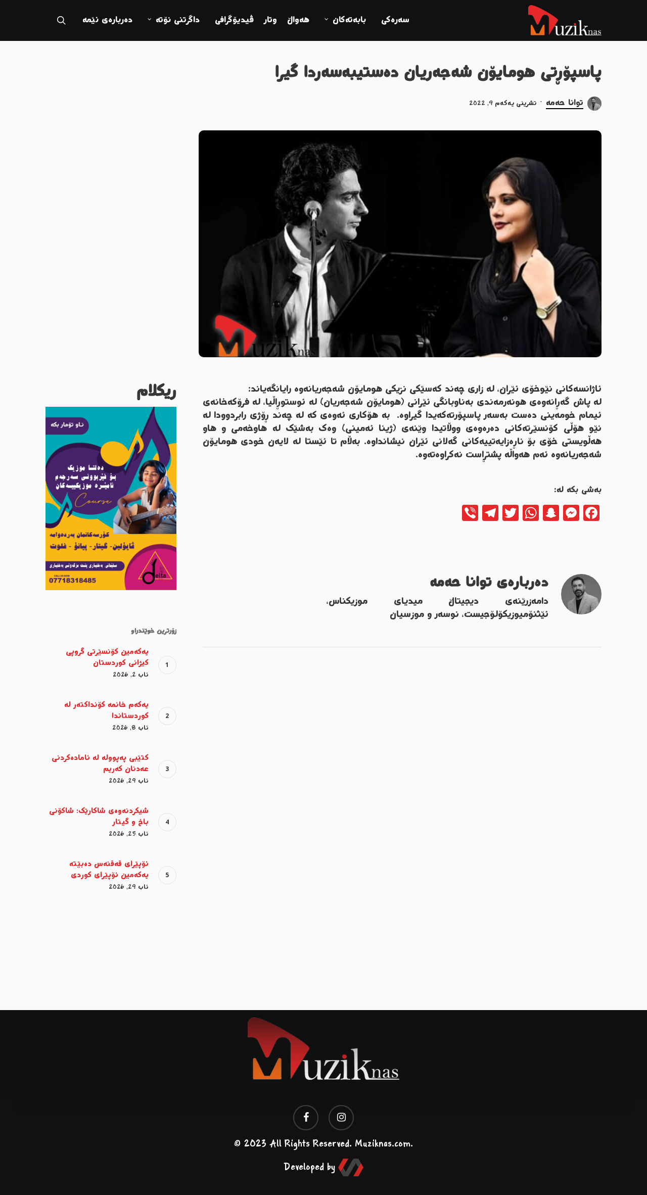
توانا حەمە (564, 103)
